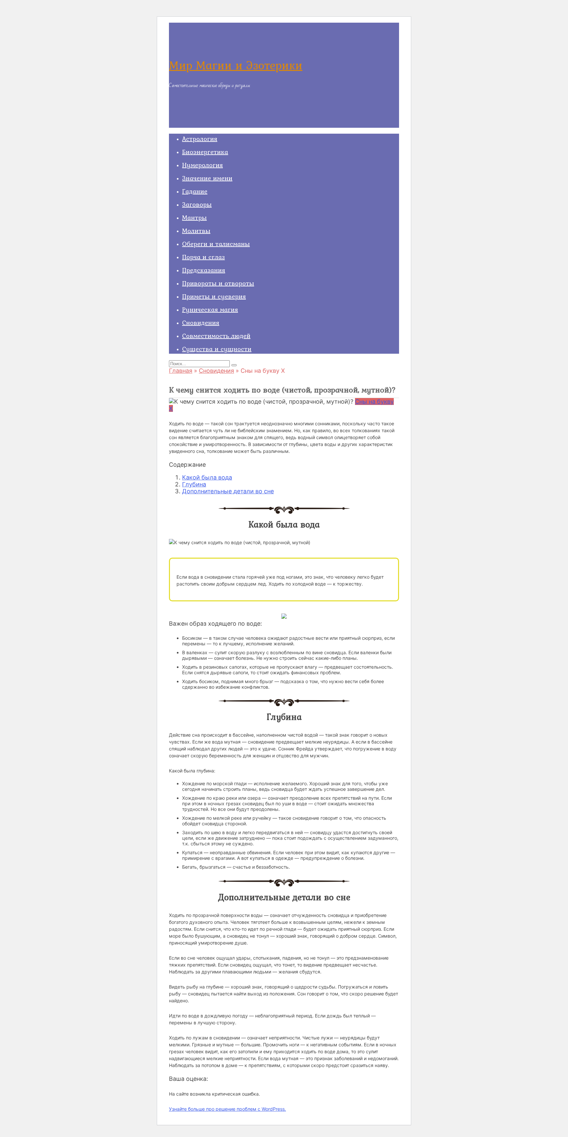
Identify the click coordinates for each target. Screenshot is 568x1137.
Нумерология (202, 165)
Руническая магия (210, 309)
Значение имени (207, 178)
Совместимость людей (216, 336)
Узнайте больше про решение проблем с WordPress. (227, 1109)
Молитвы (196, 230)
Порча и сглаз (203, 257)
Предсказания (203, 270)
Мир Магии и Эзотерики (235, 65)
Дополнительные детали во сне (228, 491)
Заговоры (197, 204)
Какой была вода (207, 477)
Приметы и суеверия (214, 296)
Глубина (194, 484)
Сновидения (200, 322)
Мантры (194, 217)
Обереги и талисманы (216, 244)
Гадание (194, 191)
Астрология (199, 139)
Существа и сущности (216, 349)
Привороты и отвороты (218, 283)
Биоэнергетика (205, 152)
